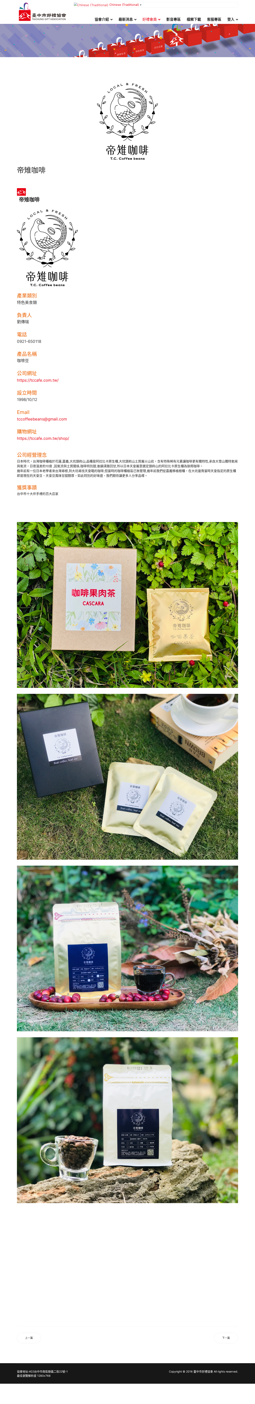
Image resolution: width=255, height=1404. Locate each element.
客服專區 (214, 20)
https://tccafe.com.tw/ (38, 380)
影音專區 (173, 20)
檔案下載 (194, 20)
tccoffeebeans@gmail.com (42, 419)
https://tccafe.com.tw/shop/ (43, 438)
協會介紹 (102, 20)
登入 (230, 20)
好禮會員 (149, 20)
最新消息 (126, 20)
